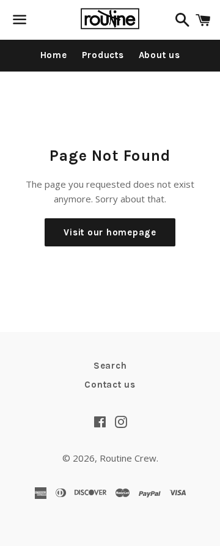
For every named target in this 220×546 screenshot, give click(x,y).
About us (159, 55)
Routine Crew (128, 458)
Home (53, 55)
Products (103, 55)
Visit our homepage (110, 232)
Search (110, 365)
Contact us (110, 384)
